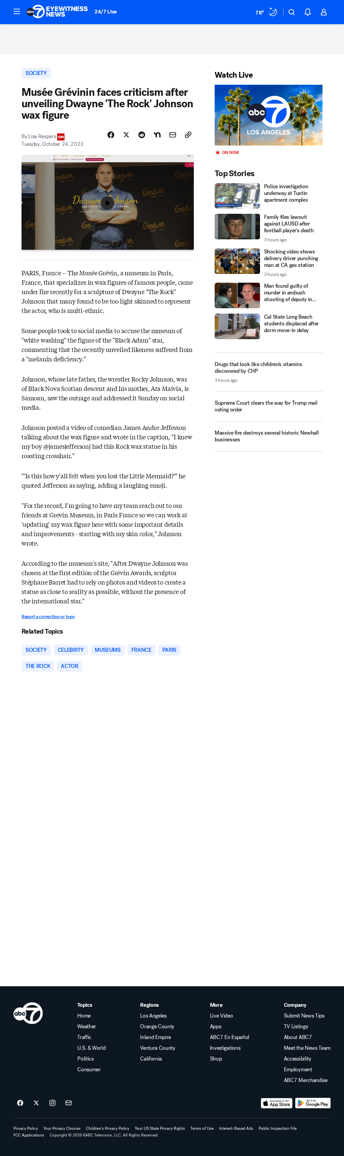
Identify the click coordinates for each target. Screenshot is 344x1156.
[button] (17, 11)
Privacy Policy (25, 1128)
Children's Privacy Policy (107, 1128)
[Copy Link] (188, 135)
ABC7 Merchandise (306, 1080)
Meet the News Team (307, 1048)
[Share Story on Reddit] (141, 135)
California (151, 1059)
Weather (86, 1026)
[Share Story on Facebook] (111, 135)
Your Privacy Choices (62, 1128)
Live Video (221, 1016)
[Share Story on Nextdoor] (157, 135)
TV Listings (296, 1026)
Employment (298, 1069)
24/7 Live (105, 11)
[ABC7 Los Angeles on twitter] (36, 1103)
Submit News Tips (304, 1016)
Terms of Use (202, 1128)
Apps (215, 1026)
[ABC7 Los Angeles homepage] (57, 12)
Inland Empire (155, 1037)
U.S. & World (91, 1048)
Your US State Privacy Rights (160, 1128)
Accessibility (297, 1059)
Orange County (157, 1026)
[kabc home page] (28, 1013)
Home (84, 1016)
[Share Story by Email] (172, 135)
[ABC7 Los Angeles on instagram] (52, 1103)
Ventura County (157, 1048)
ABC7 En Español (229, 1037)
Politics (85, 1059)
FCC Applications (28, 1135)
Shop (216, 1059)
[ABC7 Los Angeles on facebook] (20, 1103)
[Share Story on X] (126, 135)
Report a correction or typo (48, 616)
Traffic (84, 1037)
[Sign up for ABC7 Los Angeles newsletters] (68, 1103)
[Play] (268, 115)
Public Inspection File (278, 1128)
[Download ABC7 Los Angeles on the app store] (277, 1103)
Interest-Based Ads (236, 1128)
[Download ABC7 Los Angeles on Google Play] (313, 1103)
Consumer (88, 1069)
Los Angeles (153, 1016)
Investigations (225, 1048)
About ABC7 (298, 1037)
